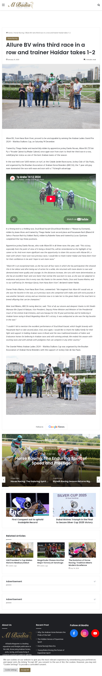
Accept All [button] (25, 670)
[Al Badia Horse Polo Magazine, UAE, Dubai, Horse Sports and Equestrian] (20, 5)
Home (10, 32)
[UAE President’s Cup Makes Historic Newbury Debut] (19, 550)
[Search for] (98, 6)
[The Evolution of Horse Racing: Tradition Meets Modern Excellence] (82, 550)
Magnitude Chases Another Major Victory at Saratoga (50, 561)
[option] (51, 460)
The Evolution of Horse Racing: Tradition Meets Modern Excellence (80, 563)
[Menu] (3, 6)
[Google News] (56, 427)
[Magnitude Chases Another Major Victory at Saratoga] (51, 550)
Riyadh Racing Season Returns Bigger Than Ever (51, 460)
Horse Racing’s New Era (47, 646)
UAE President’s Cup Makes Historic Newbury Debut (19, 561)
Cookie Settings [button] (11, 670)
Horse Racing (19, 32)
